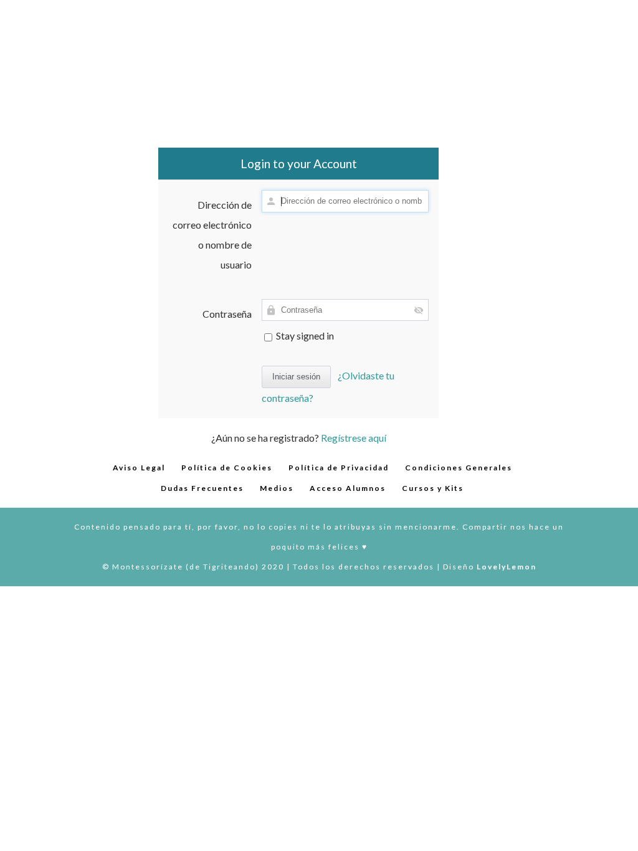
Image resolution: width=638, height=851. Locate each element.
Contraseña (227, 314)
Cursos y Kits (433, 488)
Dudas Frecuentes (202, 488)
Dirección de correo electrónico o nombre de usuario (212, 234)
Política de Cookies (226, 467)
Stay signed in (304, 335)
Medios (276, 488)
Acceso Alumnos (348, 488)
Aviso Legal (139, 467)
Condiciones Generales (458, 467)
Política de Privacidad (338, 467)
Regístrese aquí (353, 438)
